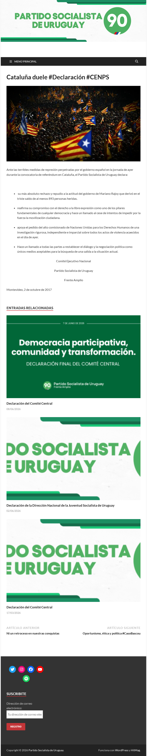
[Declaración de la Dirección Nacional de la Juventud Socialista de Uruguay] (73, 460)
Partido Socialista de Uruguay (46, 750)
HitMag (135, 750)
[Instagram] (21, 669)
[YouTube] (40, 669)
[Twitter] (12, 669)
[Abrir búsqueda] (137, 61)
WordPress (121, 750)
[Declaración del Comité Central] (73, 358)
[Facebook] (30, 669)
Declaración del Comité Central (29, 403)
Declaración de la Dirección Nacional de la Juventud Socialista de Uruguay (60, 505)
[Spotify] (26, 678)
